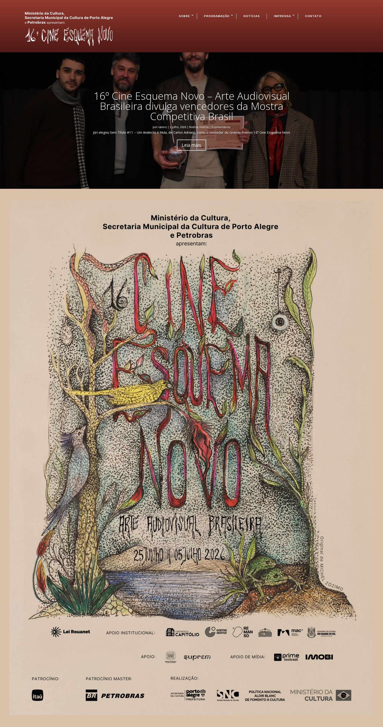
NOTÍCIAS (251, 16)
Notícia (193, 127)
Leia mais (191, 145)
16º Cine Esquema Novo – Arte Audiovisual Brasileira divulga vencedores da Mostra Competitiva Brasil (191, 106)
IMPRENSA (282, 16)
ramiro (162, 127)
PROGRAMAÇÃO (216, 16)
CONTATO (313, 16)
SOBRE (184, 16)
